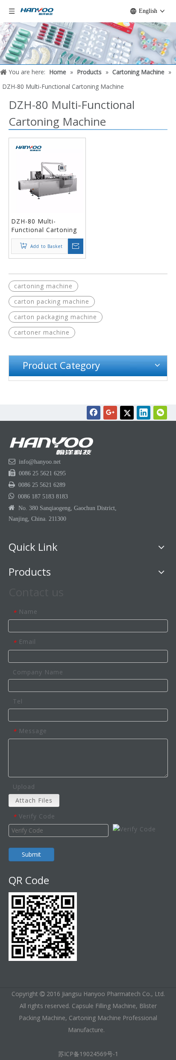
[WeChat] (160, 413)
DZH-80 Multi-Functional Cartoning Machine (44, 225)
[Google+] (110, 413)
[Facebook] (93, 413)
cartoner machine (42, 332)
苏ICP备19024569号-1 (88, 1054)
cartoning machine (43, 286)
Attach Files (34, 800)
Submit (31, 854)
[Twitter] (127, 413)
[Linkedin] (143, 413)
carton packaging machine (55, 317)
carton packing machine (51, 301)
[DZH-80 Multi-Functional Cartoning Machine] (47, 176)
